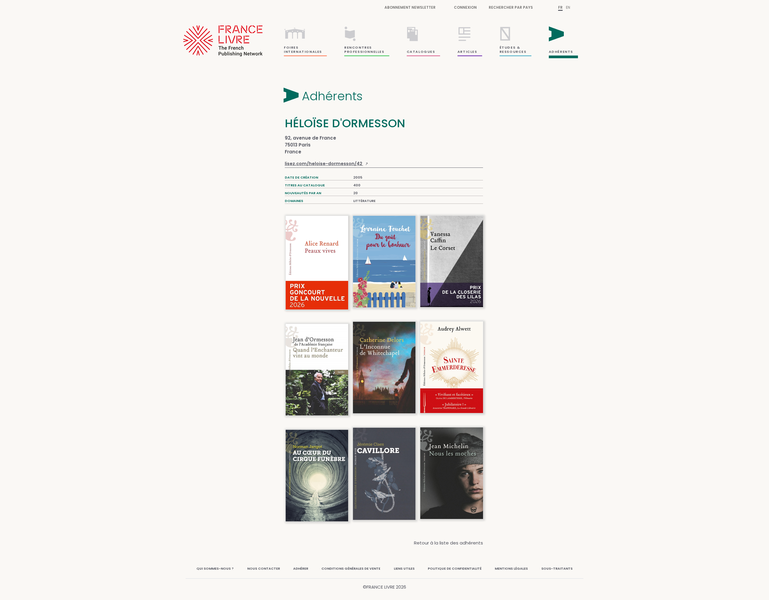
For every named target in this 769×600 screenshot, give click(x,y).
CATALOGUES (421, 52)
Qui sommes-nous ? (215, 568)
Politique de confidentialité (455, 568)
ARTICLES (467, 52)
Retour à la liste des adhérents (448, 543)
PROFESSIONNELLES (364, 52)
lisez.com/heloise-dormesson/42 (324, 164)
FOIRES (291, 47)
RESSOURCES (513, 52)
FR (560, 7)
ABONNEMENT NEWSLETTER (410, 7)
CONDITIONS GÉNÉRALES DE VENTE (350, 568)
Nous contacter (263, 568)
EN (568, 7)
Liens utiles (404, 568)
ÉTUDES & (510, 47)
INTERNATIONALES (303, 52)
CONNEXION (465, 7)
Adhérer (300, 568)
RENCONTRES (358, 47)
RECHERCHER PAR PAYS (511, 7)
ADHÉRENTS (561, 52)
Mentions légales (511, 568)
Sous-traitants (557, 568)
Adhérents (332, 96)
